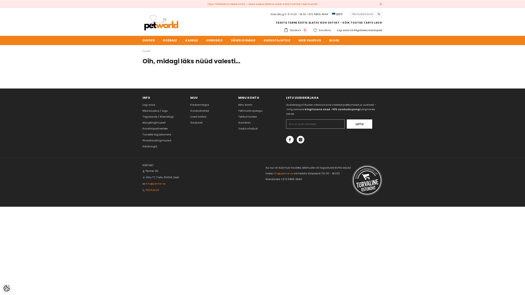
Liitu (360, 124)
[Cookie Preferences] (6, 288)
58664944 (152, 190)
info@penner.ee (155, 183)
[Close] (380, 4)
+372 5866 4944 (317, 14)
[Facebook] (290, 139)
